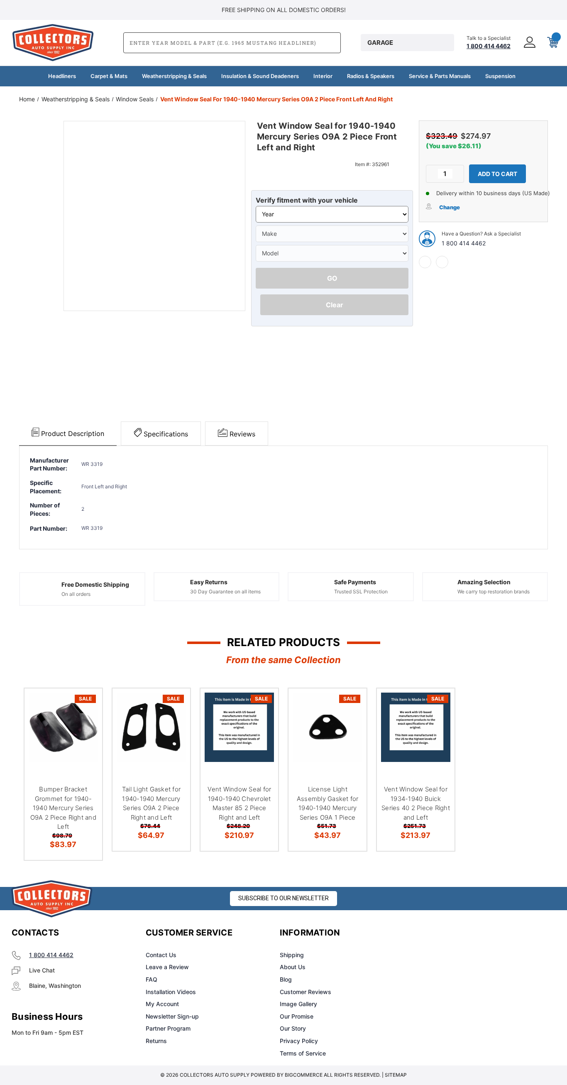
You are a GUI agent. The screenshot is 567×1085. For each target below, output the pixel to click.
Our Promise (296, 1016)
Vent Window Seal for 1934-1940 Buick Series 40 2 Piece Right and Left (415, 803)
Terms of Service (303, 1053)
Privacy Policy (299, 1040)
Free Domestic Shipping (95, 584)
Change (449, 207)
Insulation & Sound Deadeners (260, 76)
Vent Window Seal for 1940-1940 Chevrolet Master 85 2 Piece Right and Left (239, 803)
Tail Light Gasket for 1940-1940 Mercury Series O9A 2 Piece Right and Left (151, 803)
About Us (292, 966)
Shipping (292, 954)
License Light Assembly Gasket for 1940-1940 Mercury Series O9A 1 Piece (328, 803)
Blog (286, 979)
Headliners (62, 76)
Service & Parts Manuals (440, 76)
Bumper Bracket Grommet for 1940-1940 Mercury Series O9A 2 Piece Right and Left (63, 807)
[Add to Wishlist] (85, 726)
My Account (162, 1003)
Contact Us (161, 954)
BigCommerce (304, 1075)
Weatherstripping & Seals (174, 76)
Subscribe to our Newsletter (283, 898)
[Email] (442, 262)
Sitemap (396, 1075)
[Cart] (552, 42)
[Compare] (85, 747)
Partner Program (168, 1028)
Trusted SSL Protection (361, 591)
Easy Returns (208, 581)
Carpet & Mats (108, 76)
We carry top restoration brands (493, 591)
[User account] (528, 42)
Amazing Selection (484, 581)
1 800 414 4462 (464, 243)
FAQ (151, 979)
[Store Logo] (51, 898)
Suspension (500, 76)
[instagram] (446, 933)
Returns (156, 1040)
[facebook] (425, 262)
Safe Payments (355, 581)
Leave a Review (167, 966)
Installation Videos (171, 991)
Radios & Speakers (370, 76)
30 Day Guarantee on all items (225, 591)
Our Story (293, 1028)
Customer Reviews (305, 991)
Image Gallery (298, 1003)
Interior (322, 76)
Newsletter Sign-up (172, 1016)
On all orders (75, 594)
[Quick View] (85, 705)
